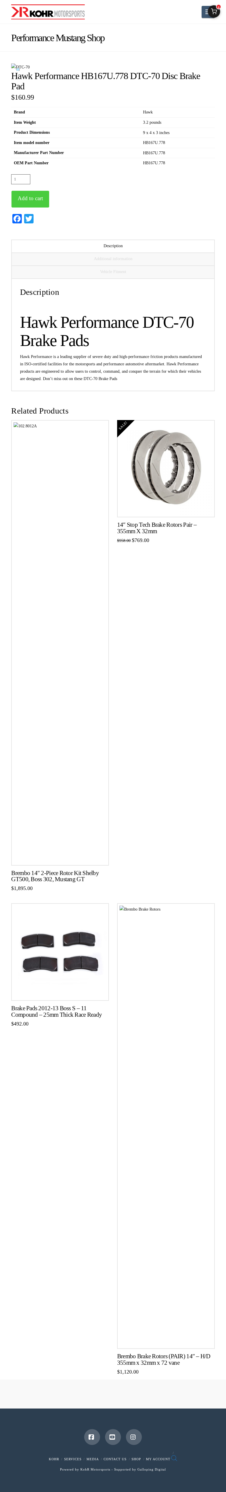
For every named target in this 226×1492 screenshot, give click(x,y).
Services (73, 1459)
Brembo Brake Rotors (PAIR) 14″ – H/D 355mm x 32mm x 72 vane (163, 1359)
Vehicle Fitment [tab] (113, 272)
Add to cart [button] (62, 856)
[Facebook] (92, 1437)
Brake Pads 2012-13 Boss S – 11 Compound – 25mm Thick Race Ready (56, 1011)
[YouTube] (113, 1437)
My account (158, 1459)
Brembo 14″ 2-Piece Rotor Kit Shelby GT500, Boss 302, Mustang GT (55, 876)
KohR (54, 1459)
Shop (136, 1459)
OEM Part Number (31, 163)
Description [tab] (113, 246)
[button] (18, 70)
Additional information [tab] (113, 259)
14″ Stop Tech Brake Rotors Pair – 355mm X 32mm (157, 527)
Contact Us (115, 1459)
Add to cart (30, 198)
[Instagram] (134, 1437)
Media (93, 1459)
